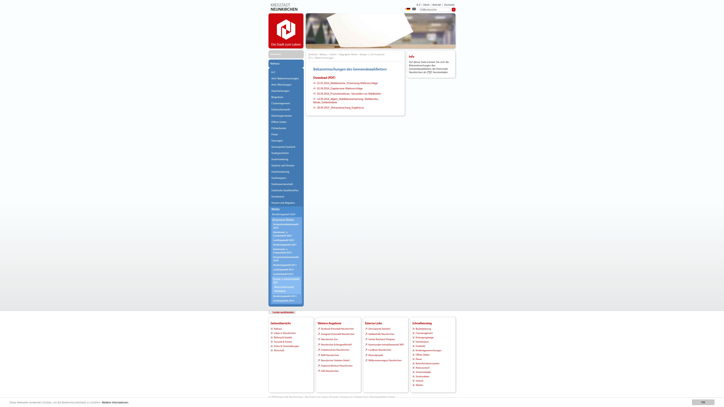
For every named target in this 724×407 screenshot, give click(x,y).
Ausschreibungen (280, 91)
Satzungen (277, 140)
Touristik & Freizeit (283, 341)
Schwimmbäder (423, 372)
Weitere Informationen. (115, 402)
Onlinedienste (278, 128)
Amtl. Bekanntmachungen (285, 78)
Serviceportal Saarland (283, 146)
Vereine (419, 380)
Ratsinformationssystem (427, 363)
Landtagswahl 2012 (283, 300)
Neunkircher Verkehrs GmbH (335, 360)
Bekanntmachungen (284, 286)
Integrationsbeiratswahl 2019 (285, 259)
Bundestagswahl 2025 (283, 214)
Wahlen (275, 209)
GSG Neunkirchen (330, 371)
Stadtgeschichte (280, 153)
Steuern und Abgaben (283, 202)
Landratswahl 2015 (283, 274)
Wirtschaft (279, 350)
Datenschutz (362, 397)
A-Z (418, 4)
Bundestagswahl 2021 (285, 244)
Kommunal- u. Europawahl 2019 (282, 251)
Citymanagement (280, 103)
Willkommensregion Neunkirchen (385, 360)
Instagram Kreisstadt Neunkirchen (337, 334)
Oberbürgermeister (281, 115)
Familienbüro (422, 341)
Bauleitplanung (423, 328)
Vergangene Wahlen (283, 219)
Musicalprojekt (375, 355)
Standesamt (277, 196)
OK (703, 402)
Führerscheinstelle (280, 109)
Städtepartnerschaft (282, 184)
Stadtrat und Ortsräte (283, 165)
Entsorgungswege (424, 337)
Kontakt (437, 4)
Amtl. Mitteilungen (281, 84)
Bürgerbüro (277, 97)
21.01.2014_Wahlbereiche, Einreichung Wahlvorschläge (347, 83)
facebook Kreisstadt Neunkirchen (337, 328)
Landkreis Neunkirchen (379, 350)
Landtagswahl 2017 (283, 269)
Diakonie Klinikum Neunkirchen (337, 365)
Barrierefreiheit (379, 397)
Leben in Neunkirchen (285, 333)
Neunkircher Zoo (329, 339)
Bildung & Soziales (283, 337)
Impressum (347, 397)
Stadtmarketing (279, 159)
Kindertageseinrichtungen (428, 350)
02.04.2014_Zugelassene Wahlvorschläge (340, 88)
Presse (274, 134)
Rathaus (275, 63)
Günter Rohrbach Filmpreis (381, 339)
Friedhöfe (420, 346)
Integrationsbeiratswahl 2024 (285, 226)
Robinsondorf (422, 367)
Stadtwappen (278, 178)
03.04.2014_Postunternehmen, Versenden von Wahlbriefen (349, 93)
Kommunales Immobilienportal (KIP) (386, 344)
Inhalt (426, 4)
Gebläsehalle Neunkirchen (381, 334)
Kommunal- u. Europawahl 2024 (282, 234)
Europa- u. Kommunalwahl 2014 (286, 281)
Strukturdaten (422, 376)
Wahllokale (280, 291)
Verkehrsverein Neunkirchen (335, 350)
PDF (429, 72)
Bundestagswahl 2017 (285, 265)
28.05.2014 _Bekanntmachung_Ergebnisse (340, 107)
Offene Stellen (279, 122)
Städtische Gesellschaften (285, 190)
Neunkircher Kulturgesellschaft (336, 344)
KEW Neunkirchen (330, 355)
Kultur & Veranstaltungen (286, 346)
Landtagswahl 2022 (283, 240)
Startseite (449, 4)
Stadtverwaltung (280, 171)
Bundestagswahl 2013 (285, 296)
